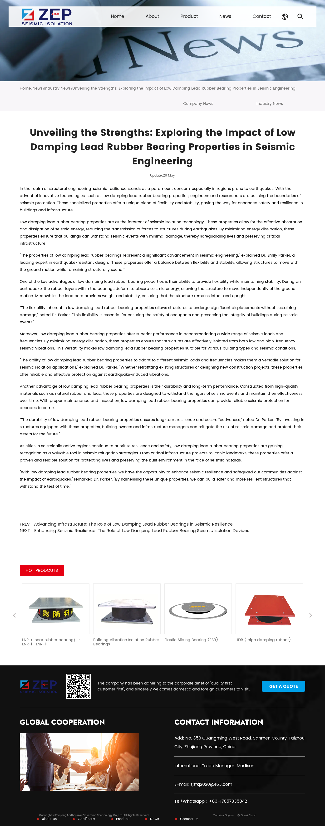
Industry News (57, 88)
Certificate (86, 819)
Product (189, 16)
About (152, 16)
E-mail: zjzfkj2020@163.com (203, 784)
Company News (198, 104)
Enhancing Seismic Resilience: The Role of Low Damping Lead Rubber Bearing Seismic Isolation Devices (141, 530)
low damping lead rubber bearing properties (145, 196)
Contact (262, 16)
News (225, 16)
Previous (14, 615)
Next (311, 615)
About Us (49, 819)
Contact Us (189, 819)
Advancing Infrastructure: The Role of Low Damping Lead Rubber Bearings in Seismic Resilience (133, 524)
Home (117, 16)
